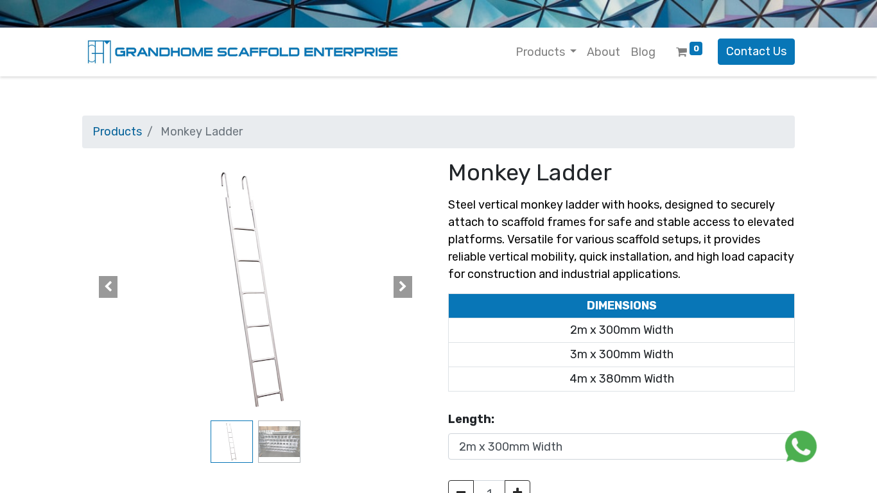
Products (117, 132)
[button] (108, 287)
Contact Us (756, 51)
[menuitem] (603, 52)
